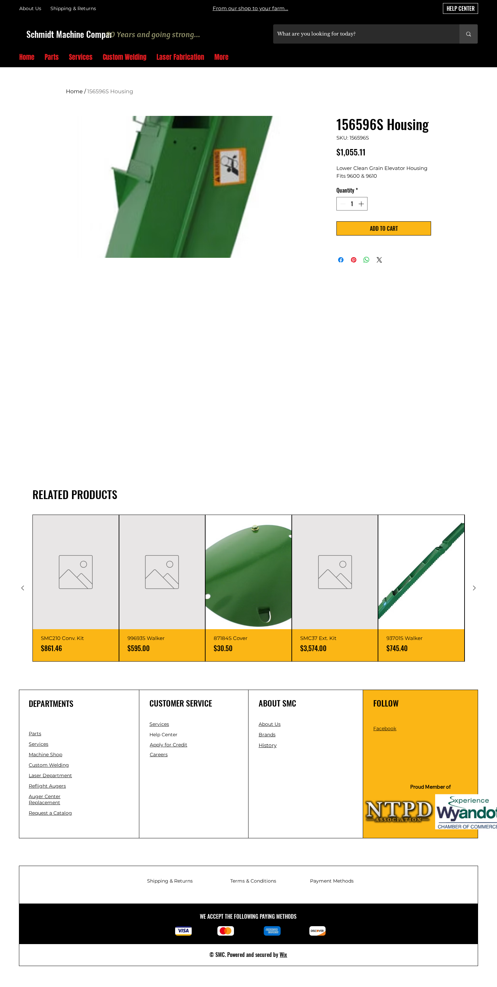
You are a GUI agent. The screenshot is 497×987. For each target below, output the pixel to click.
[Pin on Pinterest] (354, 260)
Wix (283, 955)
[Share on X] (379, 260)
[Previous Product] (23, 588)
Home (74, 91)
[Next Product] (474, 588)
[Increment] (361, 203)
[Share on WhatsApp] (366, 260)
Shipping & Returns (170, 881)
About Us (30, 8)
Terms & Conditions (253, 881)
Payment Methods (332, 881)
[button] (475, 58)
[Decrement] (342, 203)
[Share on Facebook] (341, 260)
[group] (248, 588)
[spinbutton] (352, 203)
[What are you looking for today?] (468, 34)
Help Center (164, 735)
